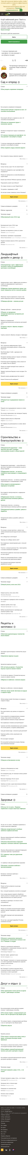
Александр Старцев (6, 951)
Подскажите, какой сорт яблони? (10, 183)
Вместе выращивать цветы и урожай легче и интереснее (18, 75)
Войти (14, 37)
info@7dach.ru (8, 1111)
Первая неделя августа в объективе (10, 418)
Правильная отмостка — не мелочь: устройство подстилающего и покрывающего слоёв (13, 480)
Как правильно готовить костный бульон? (12, 722)
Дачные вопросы (5, 1121)
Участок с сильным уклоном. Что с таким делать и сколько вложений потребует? (14, 548)
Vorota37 (3, 601)
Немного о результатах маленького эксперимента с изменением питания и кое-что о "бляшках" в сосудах (14, 948)
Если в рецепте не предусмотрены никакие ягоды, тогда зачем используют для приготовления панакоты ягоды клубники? (12, 717)
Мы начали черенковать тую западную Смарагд (14, 413)
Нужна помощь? (5, 30)
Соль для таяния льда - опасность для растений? (14, 731)
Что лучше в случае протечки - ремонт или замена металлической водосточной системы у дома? (13, 531)
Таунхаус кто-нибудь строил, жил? (10, 540)
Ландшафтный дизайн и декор (10, 255)
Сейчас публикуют (5, 1117)
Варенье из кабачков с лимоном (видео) (12, 688)
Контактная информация (7, 1142)
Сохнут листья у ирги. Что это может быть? (12, 166)
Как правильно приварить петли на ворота (12, 599)
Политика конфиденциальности (9, 1140)
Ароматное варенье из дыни (8, 664)
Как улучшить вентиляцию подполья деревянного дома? (11, 563)
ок (21, 10)
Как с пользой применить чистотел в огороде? (13, 891)
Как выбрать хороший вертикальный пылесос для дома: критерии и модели (13, 1058)
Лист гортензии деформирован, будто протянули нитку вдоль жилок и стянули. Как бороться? (13, 347)
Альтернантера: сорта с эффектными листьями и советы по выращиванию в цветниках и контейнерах (14, 284)
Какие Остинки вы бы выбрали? (9, 379)
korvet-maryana (5, 957)
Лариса (3, 420)
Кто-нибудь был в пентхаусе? (9, 536)
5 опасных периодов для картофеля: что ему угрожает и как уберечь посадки (11, 53)
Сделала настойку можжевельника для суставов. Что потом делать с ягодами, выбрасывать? (14, 726)
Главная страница (5, 1114)
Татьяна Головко (5, 974)
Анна (2, 965)
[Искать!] (25, 14)
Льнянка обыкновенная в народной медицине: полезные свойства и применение (14, 850)
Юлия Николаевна (6, 237)
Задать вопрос (14, 197)
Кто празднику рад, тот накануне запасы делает (14, 773)
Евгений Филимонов (7, 415)
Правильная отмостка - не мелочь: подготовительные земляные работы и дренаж (14, 506)
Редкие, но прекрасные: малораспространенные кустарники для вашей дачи (14, 322)
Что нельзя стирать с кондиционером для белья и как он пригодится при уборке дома (14, 1021)
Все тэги (3, 1134)
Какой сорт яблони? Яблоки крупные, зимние (13, 179)
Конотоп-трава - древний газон (9, 955)
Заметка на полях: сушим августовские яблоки (13, 784)
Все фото (3, 1127)
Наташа (3, 244)
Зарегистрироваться (14, 41)
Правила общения (5, 1136)
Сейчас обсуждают (5, 1119)
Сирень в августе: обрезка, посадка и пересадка (14, 335)
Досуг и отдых (9, 983)
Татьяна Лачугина (6, 595)
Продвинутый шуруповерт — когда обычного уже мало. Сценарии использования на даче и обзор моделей (13, 467)
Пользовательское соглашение (9, 1138)
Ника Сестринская (6, 613)
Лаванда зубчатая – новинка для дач (11, 309)
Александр (4, 1095)
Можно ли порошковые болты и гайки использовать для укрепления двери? (11, 558)
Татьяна (3, 227)
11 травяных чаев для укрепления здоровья (13, 862)
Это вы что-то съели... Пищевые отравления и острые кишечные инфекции (13, 825)
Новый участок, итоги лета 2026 (9, 593)
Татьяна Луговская (6, 606)
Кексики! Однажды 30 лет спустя (10, 779)
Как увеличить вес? (6, 905)
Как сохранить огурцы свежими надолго (12, 156)
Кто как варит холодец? (7, 739)
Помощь (3, 1123)
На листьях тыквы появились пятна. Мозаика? (13, 192)
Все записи (23, 247)
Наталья (3, 775)
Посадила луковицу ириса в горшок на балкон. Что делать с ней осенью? (14, 357)
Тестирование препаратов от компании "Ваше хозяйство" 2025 (18, 67)
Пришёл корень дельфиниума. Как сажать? (12, 376)
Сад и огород (9, 82)
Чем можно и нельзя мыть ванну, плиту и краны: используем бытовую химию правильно (14, 1045)
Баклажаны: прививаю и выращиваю (11, 235)
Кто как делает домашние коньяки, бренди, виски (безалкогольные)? (13, 742)
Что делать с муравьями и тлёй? (9, 189)
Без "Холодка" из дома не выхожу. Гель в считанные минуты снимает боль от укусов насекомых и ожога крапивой (12, 970)
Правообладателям (6, 1144)
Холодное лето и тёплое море (9, 1083)
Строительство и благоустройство (11, 438)
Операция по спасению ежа (8, 1088)
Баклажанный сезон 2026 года (9, 225)
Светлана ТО (4, 781)
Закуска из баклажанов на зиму (9, 768)
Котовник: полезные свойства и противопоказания (9, 874)
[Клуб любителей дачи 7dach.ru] (7, 14)
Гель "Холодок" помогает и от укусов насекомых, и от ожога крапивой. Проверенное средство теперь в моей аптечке (14, 961)
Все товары (4, 1125)
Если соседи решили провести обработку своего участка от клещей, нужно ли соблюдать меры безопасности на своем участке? (14, 895)
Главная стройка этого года (8, 604)
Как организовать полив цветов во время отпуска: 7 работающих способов (12, 1009)
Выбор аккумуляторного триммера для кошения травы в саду (11, 610)
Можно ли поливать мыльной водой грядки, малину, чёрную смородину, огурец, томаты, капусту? (13, 910)
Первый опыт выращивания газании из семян (13, 408)
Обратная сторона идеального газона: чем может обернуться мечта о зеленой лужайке (13, 297)
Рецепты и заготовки (7, 624)
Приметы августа (5, 1034)
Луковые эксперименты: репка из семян (12, 230)
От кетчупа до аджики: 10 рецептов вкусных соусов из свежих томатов (13, 676)
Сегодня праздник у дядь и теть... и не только (13, 1078)
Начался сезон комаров (7, 1093)
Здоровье (6, 800)
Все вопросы (22, 201)
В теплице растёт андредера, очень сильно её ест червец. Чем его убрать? (13, 362)
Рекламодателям (5, 1146)
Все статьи (23, 159)
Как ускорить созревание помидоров (11, 107)
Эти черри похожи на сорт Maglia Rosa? (12, 186)
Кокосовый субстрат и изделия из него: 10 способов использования (12, 118)
